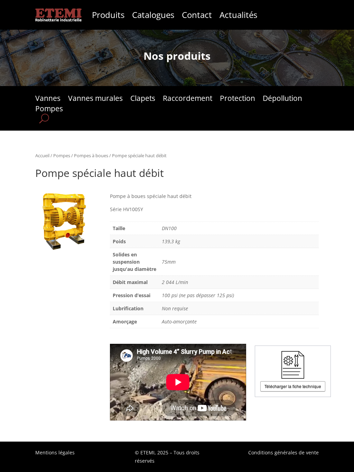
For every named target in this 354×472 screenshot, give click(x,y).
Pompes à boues (91, 155)
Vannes (47, 99)
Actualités (238, 14)
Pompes (49, 109)
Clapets (142, 99)
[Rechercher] (44, 118)
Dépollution (282, 99)
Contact (197, 14)
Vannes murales (95, 99)
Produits (108, 14)
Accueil (42, 155)
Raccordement (187, 99)
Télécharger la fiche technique (292, 386)
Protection (237, 99)
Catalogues (153, 14)
